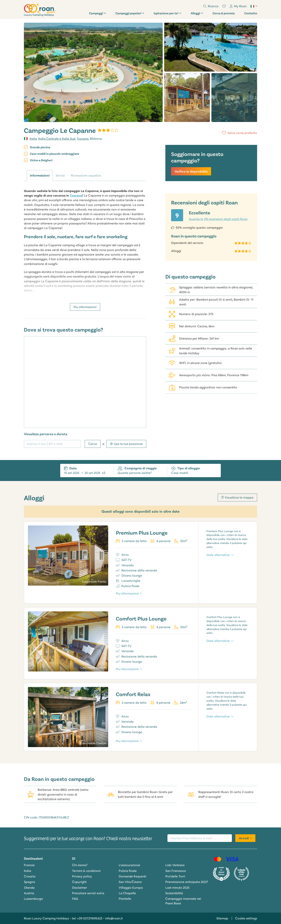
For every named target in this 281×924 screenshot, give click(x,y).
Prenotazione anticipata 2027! (186, 882)
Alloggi (195, 13)
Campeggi (96, 13)
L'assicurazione (129, 865)
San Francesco (175, 871)
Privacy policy (82, 876)
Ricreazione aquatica (86, 175)
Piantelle (125, 899)
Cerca (92, 444)
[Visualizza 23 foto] (93, 72)
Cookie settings (246, 918)
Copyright (79, 882)
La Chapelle (127, 893)
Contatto (250, 13)
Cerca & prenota (224, 13)
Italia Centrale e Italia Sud (56, 138)
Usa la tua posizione (128, 444)
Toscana (83, 138)
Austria (29, 893)
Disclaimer (79, 887)
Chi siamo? (79, 865)
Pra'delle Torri (175, 876)
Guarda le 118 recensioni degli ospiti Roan (218, 219)
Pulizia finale (128, 871)
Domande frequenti (132, 876)
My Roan (240, 6)
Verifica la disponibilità (191, 171)
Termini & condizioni (86, 871)
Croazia (29, 876)
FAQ (75, 899)
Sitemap (222, 918)
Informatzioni (40, 175)
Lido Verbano (175, 865)
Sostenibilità (174, 893)
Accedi (244, 838)
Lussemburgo (33, 899)
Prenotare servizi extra (88, 893)
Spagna (29, 882)
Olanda (29, 887)
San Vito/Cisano (130, 882)
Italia (33, 138)
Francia (29, 865)
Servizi (60, 175)
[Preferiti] (224, 6)
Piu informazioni (85, 307)
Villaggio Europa (131, 887)
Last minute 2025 (177, 887)
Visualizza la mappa (239, 497)
